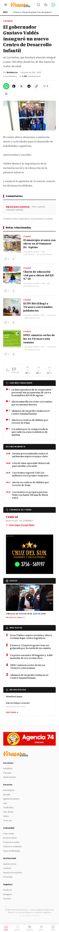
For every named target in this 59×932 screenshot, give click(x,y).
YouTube (7, 898)
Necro (41, 930)
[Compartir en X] (21, 86)
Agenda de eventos (11, 798)
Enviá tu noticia (10, 838)
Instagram (7, 894)
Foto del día (8, 812)
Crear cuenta (8, 833)
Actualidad (7, 768)
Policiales (7, 773)
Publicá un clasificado (12, 846)
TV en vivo (7, 820)
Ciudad (7, 20)
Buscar (17, 930)
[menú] (5, 5)
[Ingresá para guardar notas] (6, 94)
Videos (6, 816)
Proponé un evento (11, 842)
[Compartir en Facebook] (14, 86)
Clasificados (8, 807)
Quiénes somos (9, 864)
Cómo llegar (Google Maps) (21, 525)
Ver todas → (12, 712)
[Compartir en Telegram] (29, 86)
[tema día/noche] (45, 5)
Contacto (7, 868)
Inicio (6, 930)
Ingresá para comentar (18, 206)
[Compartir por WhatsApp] (6, 86)
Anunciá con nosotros (12, 872)
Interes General (9, 777)
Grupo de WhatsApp (11, 851)
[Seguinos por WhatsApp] (53, 5)
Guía (5, 803)
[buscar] (38, 5)
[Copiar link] (36, 86)
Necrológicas (8, 790)
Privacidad (7, 877)
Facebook (7, 890)
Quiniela (6, 794)
